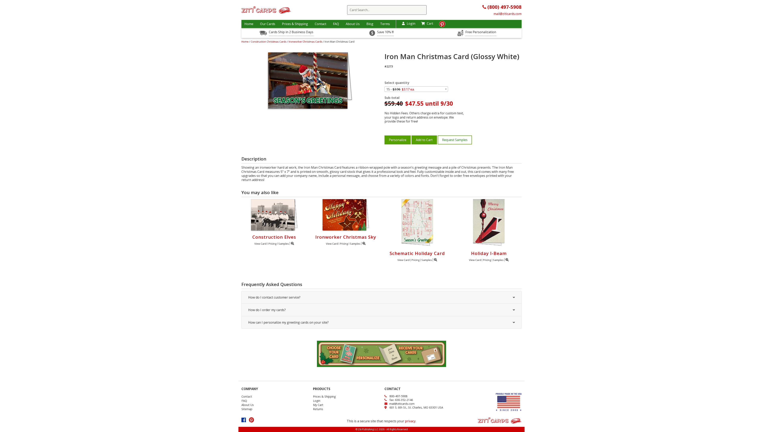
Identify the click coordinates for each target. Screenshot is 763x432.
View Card (260, 243)
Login (411, 23)
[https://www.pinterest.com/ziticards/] (442, 25)
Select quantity (396, 83)
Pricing (272, 243)
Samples (283, 243)
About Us (353, 24)
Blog (369, 24)
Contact (320, 24)
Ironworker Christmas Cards (306, 41)
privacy (410, 421)
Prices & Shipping (295, 24)
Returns (318, 409)
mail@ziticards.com (508, 14)
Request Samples (455, 140)
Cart (430, 23)
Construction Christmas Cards (269, 41)
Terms (385, 24)
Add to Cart (424, 140)
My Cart (318, 405)
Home (248, 24)
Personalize (397, 140)
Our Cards (267, 24)
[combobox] (416, 89)
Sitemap (246, 409)
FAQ (336, 24)
